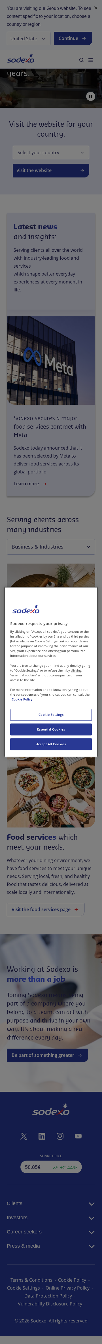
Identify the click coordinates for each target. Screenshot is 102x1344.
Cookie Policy (22, 699)
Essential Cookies (51, 729)
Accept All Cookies (51, 744)
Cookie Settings (51, 714)
